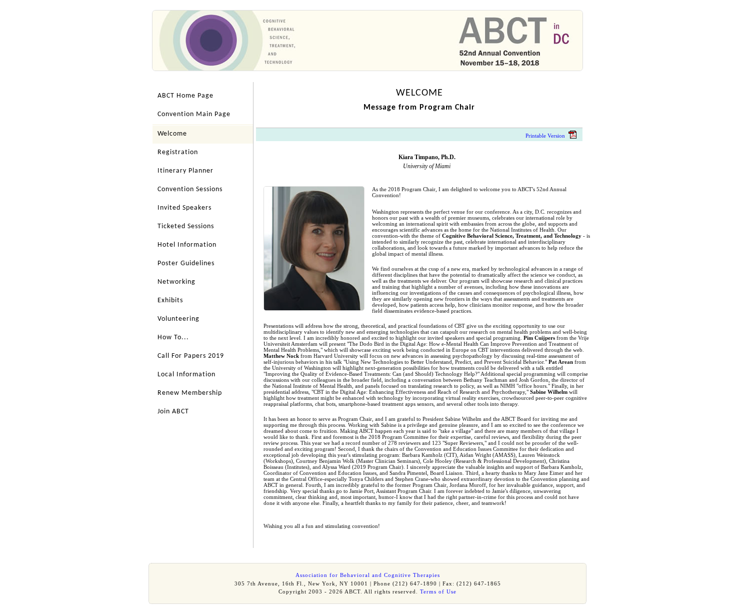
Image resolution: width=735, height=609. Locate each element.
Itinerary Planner (186, 171)
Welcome (172, 134)
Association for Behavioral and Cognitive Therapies (368, 575)
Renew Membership (190, 393)
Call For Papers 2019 (191, 356)
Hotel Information (187, 245)
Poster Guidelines (186, 263)
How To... (173, 337)
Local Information (187, 374)
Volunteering (179, 319)
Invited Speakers (185, 208)
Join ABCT (173, 411)
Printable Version (545, 136)
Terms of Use (438, 591)
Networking (177, 282)
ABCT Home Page (186, 96)
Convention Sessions (190, 189)
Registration (178, 152)
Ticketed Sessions (186, 226)
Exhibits (170, 300)
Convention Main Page (194, 114)
